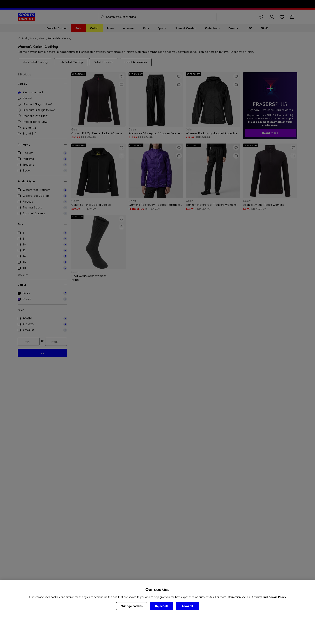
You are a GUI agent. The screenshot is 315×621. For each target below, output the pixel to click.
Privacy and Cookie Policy (269, 597)
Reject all (161, 606)
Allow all (187, 606)
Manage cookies (132, 606)
